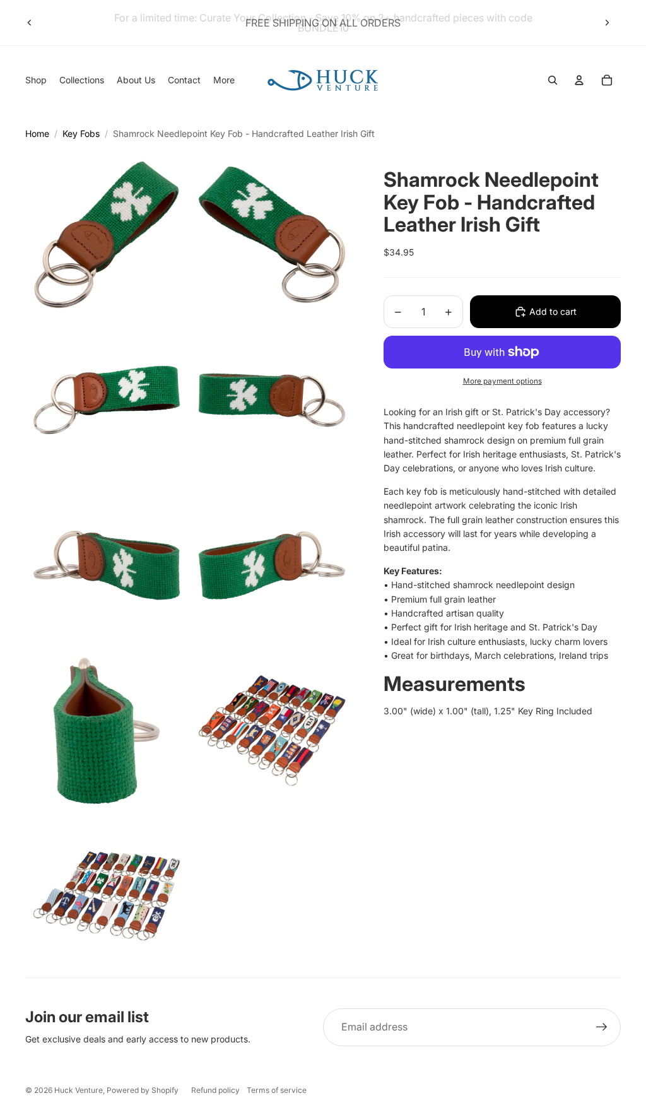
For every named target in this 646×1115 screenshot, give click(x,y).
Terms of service (277, 1090)
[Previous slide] (30, 23)
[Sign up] (602, 1027)
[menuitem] (224, 80)
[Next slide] (607, 23)
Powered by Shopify (143, 1090)
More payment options (502, 381)
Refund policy (215, 1090)
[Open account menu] (579, 80)
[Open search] (553, 80)
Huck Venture (78, 1090)
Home (37, 133)
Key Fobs (81, 133)
